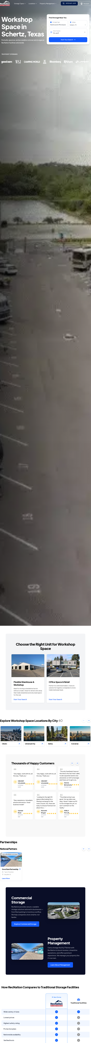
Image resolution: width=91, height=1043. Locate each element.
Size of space (56, 31)
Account (86, 3)
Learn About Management (60, 965)
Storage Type (56, 22)
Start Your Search (20, 699)
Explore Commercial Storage (25, 924)
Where (73, 22)
